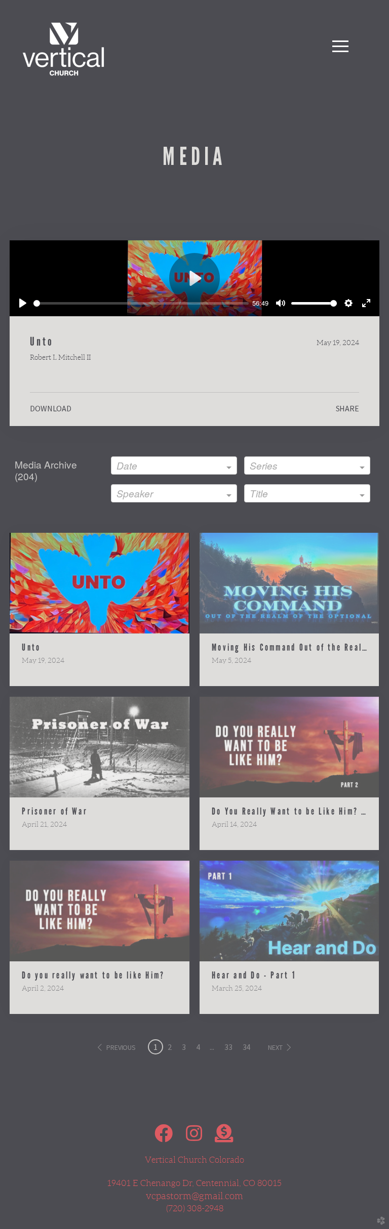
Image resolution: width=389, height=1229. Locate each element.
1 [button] (155, 1047)
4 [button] (198, 1047)
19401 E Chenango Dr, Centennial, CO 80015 (194, 1183)
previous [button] (121, 1047)
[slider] (141, 303)
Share (347, 408)
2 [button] (170, 1047)
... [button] (212, 1047)
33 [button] (228, 1047)
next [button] (275, 1047)
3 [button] (184, 1047)
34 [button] (247, 1047)
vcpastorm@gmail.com (194, 1196)
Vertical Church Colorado (194, 1160)
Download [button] (50, 408)
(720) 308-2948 (194, 1208)
